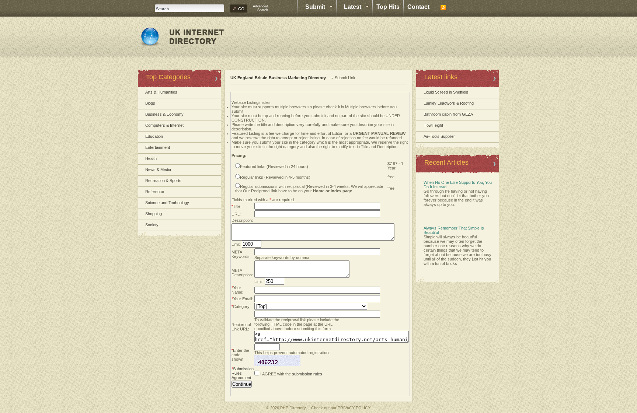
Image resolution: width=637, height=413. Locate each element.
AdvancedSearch (260, 8)
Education (154, 136)
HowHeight (433, 125)
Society (152, 225)
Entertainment (157, 147)
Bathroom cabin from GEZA (448, 114)
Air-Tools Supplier (439, 136)
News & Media (158, 169)
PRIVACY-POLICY (354, 408)
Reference (154, 191)
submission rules (307, 374)
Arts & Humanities (161, 92)
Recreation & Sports (163, 180)
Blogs (150, 103)
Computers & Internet (164, 125)
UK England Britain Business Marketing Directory (278, 78)
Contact (418, 7)
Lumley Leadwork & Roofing (449, 103)
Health (151, 158)
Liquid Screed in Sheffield (446, 92)
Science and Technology (167, 202)
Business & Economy (164, 114)
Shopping (153, 213)
